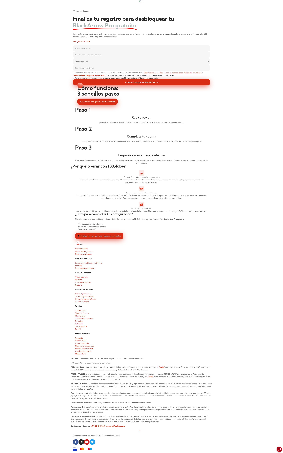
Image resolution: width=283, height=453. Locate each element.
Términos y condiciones (173, 73)
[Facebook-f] (75, 442)
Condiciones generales (153, 73)
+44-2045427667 (98, 426)
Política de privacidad (193, 73)
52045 (150, 377)
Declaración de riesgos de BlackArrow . (89, 75)
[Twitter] (92, 442)
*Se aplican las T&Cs (81, 41)
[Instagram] (81, 442)
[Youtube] (87, 442)
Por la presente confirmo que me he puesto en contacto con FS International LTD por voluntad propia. (116, 78)
